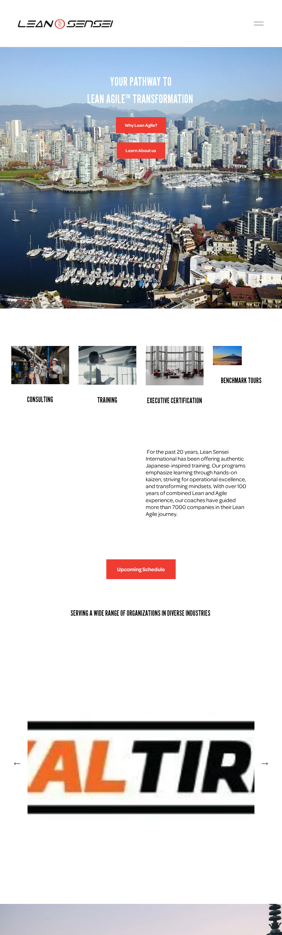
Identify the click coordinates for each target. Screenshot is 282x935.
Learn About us (141, 150)
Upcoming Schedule (141, 569)
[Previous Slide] (17, 764)
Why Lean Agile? (141, 125)
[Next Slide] (265, 764)
